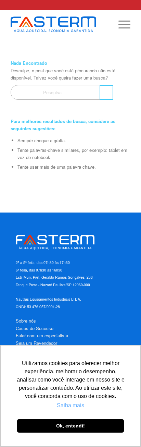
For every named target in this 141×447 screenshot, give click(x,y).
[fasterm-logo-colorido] (58, 24)
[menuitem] (121, 24)
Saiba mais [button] (70, 405)
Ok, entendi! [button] (70, 425)
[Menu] (121, 24)
